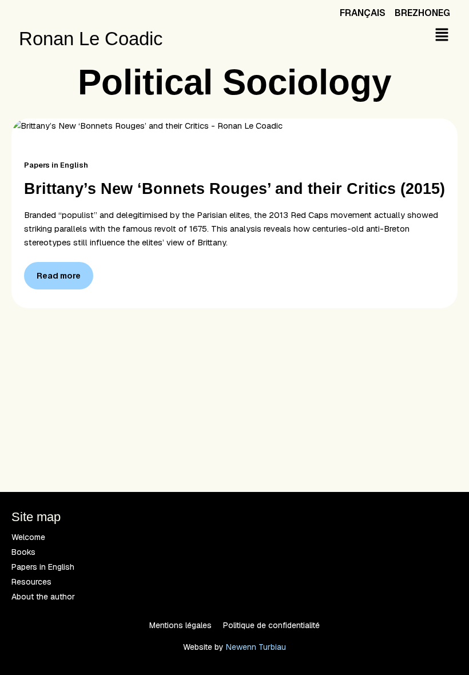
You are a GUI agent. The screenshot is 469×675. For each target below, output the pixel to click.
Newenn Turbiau (256, 647)
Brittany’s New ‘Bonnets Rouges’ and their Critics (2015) (234, 188)
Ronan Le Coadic (91, 38)
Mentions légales (180, 625)
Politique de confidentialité (271, 625)
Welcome (28, 537)
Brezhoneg (422, 13)
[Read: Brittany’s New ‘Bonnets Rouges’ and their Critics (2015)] (147, 125)
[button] (441, 35)
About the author (43, 596)
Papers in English (56, 165)
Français (362, 13)
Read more (58, 271)
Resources (31, 582)
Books (23, 552)
